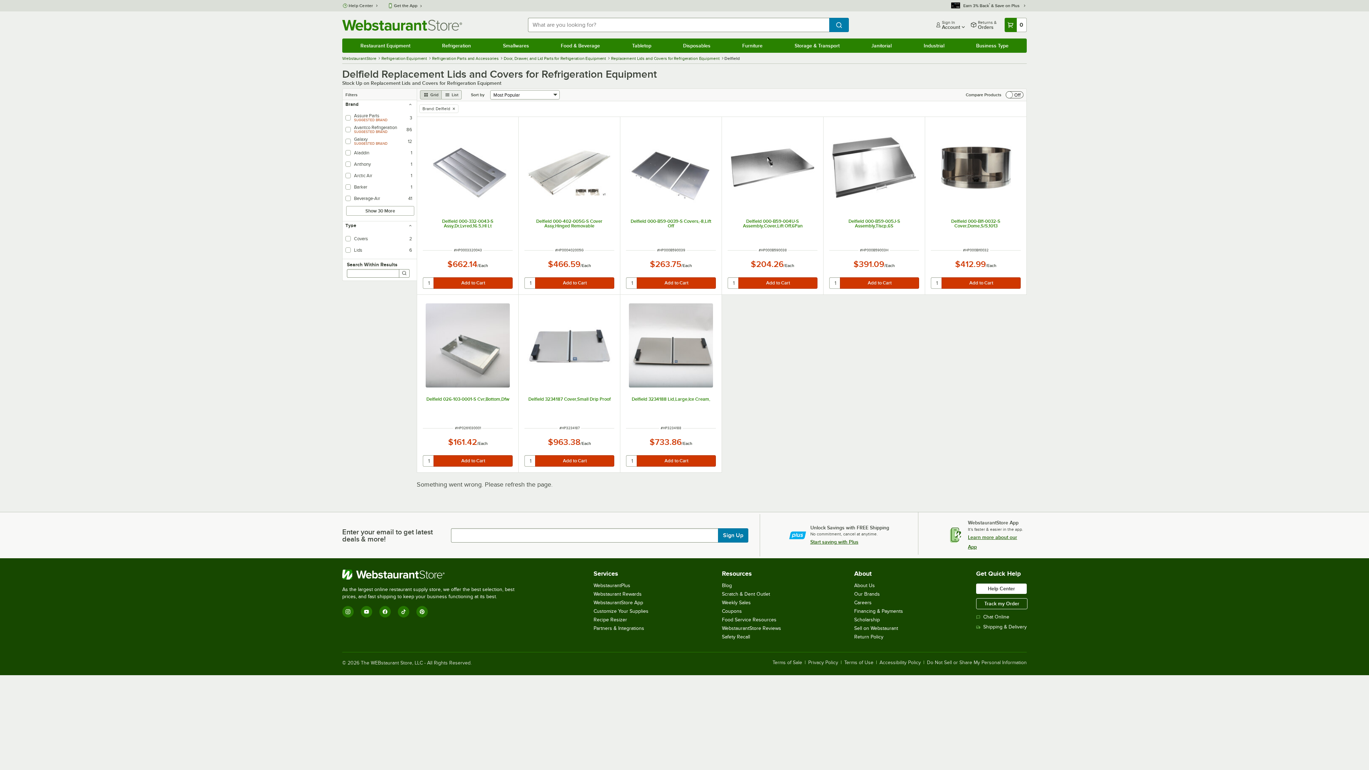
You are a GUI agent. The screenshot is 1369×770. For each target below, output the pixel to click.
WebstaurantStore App (618, 602)
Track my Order (1001, 603)
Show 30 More (380, 211)
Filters (351, 94)
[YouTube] (366, 611)
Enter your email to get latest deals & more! (387, 535)
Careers (863, 602)
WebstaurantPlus (612, 585)
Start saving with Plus (834, 542)
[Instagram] (348, 611)
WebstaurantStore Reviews (751, 628)
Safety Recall (736, 637)
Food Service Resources (749, 619)
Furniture (752, 45)
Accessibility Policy (900, 662)
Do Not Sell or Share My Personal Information (977, 662)
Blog (727, 585)
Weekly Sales (736, 602)
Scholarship (867, 619)
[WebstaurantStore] (431, 574)
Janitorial (881, 45)
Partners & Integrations (619, 628)
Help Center (361, 5)
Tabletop (641, 45)
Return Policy (868, 637)
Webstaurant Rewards (618, 594)
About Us (864, 585)
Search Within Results (372, 264)
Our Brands (867, 594)
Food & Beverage (580, 45)
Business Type (992, 45)
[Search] (404, 273)
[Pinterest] (422, 611)
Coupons (732, 611)
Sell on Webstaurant (876, 628)
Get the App (405, 5)
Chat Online (996, 617)
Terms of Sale (787, 662)
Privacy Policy (823, 662)
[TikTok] (403, 611)
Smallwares (516, 45)
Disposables (697, 45)
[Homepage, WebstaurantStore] (402, 25)
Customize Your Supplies (621, 611)
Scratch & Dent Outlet (746, 594)
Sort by (477, 94)
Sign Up (733, 535)
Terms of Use (858, 662)
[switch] (1015, 94)
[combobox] (678, 25)
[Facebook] (385, 611)
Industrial (934, 45)
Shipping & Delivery (1005, 627)
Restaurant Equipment (385, 45)
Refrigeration (456, 45)
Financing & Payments (878, 611)
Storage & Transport (817, 45)
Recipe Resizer (610, 619)
